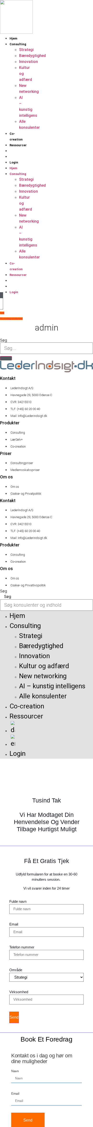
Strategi (26, 49)
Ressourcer (18, 145)
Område (15, 970)
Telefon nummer (21, 947)
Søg (3, 340)
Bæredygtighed (32, 55)
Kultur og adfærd (44, 666)
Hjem (13, 38)
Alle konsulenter (43, 696)
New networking (43, 676)
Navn (15, 1071)
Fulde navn (17, 901)
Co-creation (27, 706)
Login (14, 162)
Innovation (28, 61)
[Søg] (6, 358)
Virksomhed (18, 992)
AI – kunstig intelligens (52, 686)
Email (13, 924)
